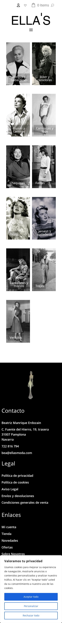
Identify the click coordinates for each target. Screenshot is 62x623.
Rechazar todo (31, 615)
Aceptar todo (31, 596)
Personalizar (31, 606)
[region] (31, 589)
